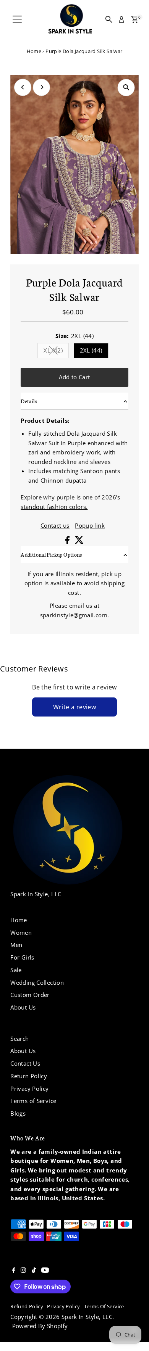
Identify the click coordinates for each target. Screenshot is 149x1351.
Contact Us (25, 1063)
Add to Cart (74, 377)
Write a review (74, 707)
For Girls (22, 957)
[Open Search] (108, 19)
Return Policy (28, 1076)
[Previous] (22, 87)
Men (16, 944)
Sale (16, 970)
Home (34, 51)
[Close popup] (137, 1209)
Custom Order (30, 994)
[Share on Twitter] (79, 541)
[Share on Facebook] (68, 541)
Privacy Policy (29, 1088)
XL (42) (56, 351)
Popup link (90, 525)
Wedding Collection (37, 982)
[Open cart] (135, 19)
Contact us (55, 525)
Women (21, 932)
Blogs (18, 1113)
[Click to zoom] (126, 87)
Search (19, 1038)
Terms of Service (33, 1101)
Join (74, 1289)
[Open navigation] (17, 19)
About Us (23, 1007)
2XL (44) (91, 350)
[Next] (41, 87)
